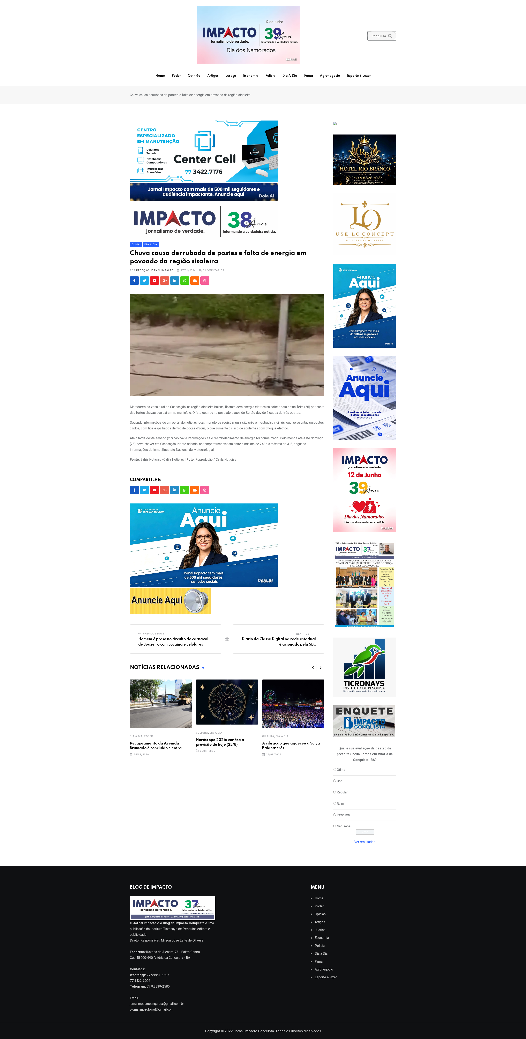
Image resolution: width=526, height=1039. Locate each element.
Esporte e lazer (359, 76)
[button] (312, 667)
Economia (250, 76)
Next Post (303, 633)
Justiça (231, 76)
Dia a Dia (289, 76)
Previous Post (153, 633)
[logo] (172, 908)
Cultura (202, 732)
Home (160, 76)
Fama (308, 76)
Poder (176, 76)
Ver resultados (364, 842)
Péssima (343, 815)
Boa (339, 781)
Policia (270, 76)
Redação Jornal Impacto (155, 270)
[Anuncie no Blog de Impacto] (364, 667)
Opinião (194, 76)
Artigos (213, 76)
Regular (342, 792)
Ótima (341, 770)
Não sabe (344, 826)
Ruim (340, 804)
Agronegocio (330, 76)
